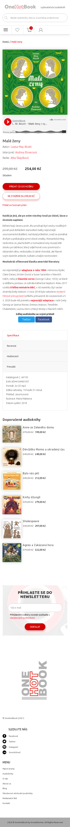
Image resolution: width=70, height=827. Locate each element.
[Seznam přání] (17, 30)
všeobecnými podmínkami (22, 618)
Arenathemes (37, 822)
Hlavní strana (8, 769)
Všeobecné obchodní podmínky (18, 793)
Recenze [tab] (11, 345)
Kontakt (6, 803)
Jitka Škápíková (19, 157)
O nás (5, 778)
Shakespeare (31, 521)
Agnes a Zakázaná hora (38, 545)
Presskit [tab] (11, 366)
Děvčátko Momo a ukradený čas (44, 449)
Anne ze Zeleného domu (38, 427)
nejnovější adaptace (42, 300)
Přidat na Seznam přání (15, 205)
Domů (6, 41)
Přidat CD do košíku (21, 186)
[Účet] (41, 30)
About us (7, 783)
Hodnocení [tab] (12, 356)
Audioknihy (8, 774)
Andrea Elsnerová (26, 152)
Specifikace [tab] (13, 335)
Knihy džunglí (31, 497)
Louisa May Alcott (21, 146)
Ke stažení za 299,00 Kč (21, 196)
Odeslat (35, 626)
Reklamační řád (10, 798)
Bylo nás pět (31, 473)
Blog (5, 788)
